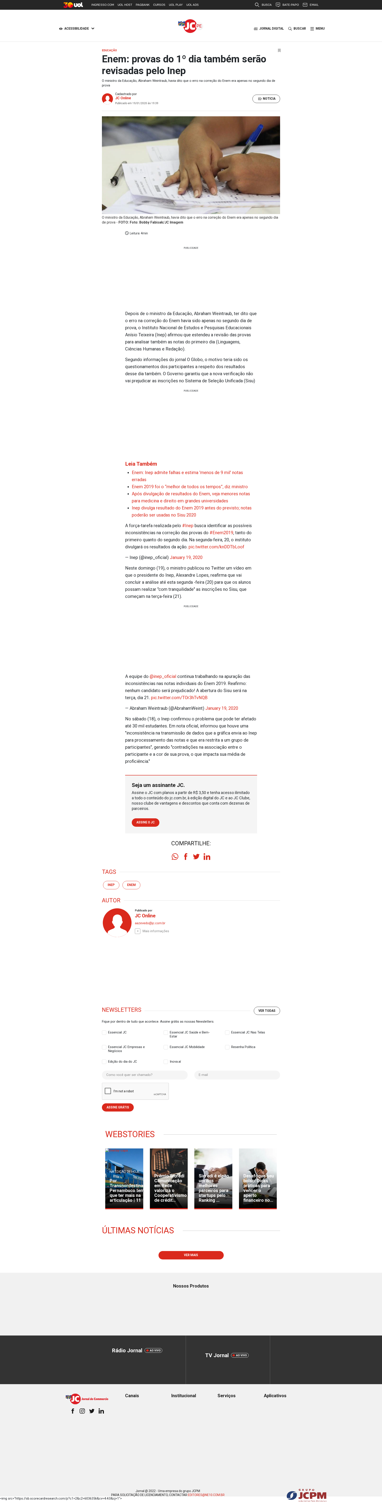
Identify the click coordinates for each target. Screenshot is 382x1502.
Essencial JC (117, 1032)
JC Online (123, 98)
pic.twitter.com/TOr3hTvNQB (179, 697)
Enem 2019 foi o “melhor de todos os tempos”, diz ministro (190, 486)
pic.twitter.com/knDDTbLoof (216, 546)
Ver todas (266, 1010)
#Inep (187, 525)
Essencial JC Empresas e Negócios (126, 1047)
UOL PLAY (176, 4)
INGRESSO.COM (102, 4)
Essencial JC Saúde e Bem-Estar (190, 1032)
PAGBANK (143, 4)
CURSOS (159, 4)
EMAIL (314, 4)
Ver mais (191, 1255)
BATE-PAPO (291, 4)
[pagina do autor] (117, 922)
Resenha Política (243, 1047)
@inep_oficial (163, 676)
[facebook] (185, 856)
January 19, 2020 (186, 557)
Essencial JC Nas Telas (248, 1032)
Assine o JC (145, 822)
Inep (111, 885)
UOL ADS (192, 4)
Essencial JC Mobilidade (187, 1047)
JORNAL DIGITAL (271, 28)
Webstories (130, 1134)
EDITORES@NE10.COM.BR (206, 1495)
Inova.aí (175, 1062)
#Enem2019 (221, 532)
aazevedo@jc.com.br (150, 923)
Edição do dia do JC (122, 1062)
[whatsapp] (175, 856)
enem (131, 885)
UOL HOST (125, 4)
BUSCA (267, 4)
